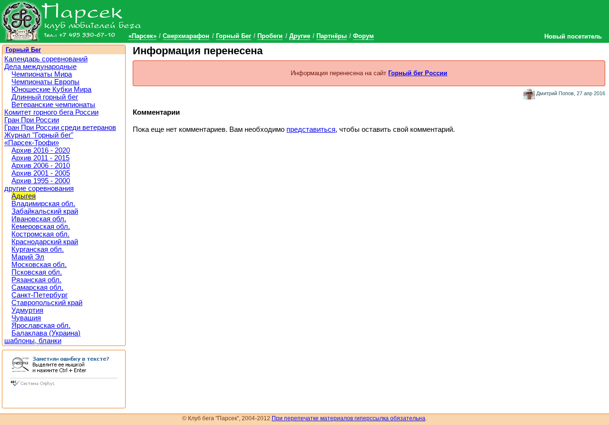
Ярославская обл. (40, 325)
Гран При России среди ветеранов (60, 127)
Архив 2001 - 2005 (40, 173)
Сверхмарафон (186, 36)
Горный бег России (417, 73)
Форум (363, 36)
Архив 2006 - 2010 (40, 165)
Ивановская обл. (38, 219)
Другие (299, 36)
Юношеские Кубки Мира (51, 89)
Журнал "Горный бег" (38, 135)
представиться (310, 129)
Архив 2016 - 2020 (40, 150)
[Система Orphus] (64, 387)
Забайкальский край (44, 211)
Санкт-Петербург (39, 295)
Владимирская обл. (43, 204)
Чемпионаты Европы (45, 82)
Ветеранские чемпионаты (53, 105)
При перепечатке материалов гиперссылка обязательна (348, 418)
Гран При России (31, 120)
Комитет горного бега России (51, 112)
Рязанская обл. (36, 280)
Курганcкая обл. (37, 249)
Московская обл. (39, 264)
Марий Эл (27, 257)
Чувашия (26, 318)
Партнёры (331, 36)
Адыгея (23, 196)
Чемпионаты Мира (41, 74)
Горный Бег (233, 36)
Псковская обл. (36, 272)
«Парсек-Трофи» (31, 143)
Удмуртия (27, 310)
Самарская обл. (37, 287)
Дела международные (40, 66)
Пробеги (270, 36)
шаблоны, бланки (32, 341)
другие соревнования (39, 188)
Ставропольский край (46, 302)
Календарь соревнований (46, 59)
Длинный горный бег (44, 97)
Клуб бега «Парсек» (71, 20)
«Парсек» (142, 36)
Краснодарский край (44, 242)
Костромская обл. (40, 234)
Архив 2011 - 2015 (40, 158)
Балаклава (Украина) (45, 333)
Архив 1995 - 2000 (40, 181)
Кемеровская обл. (40, 226)
